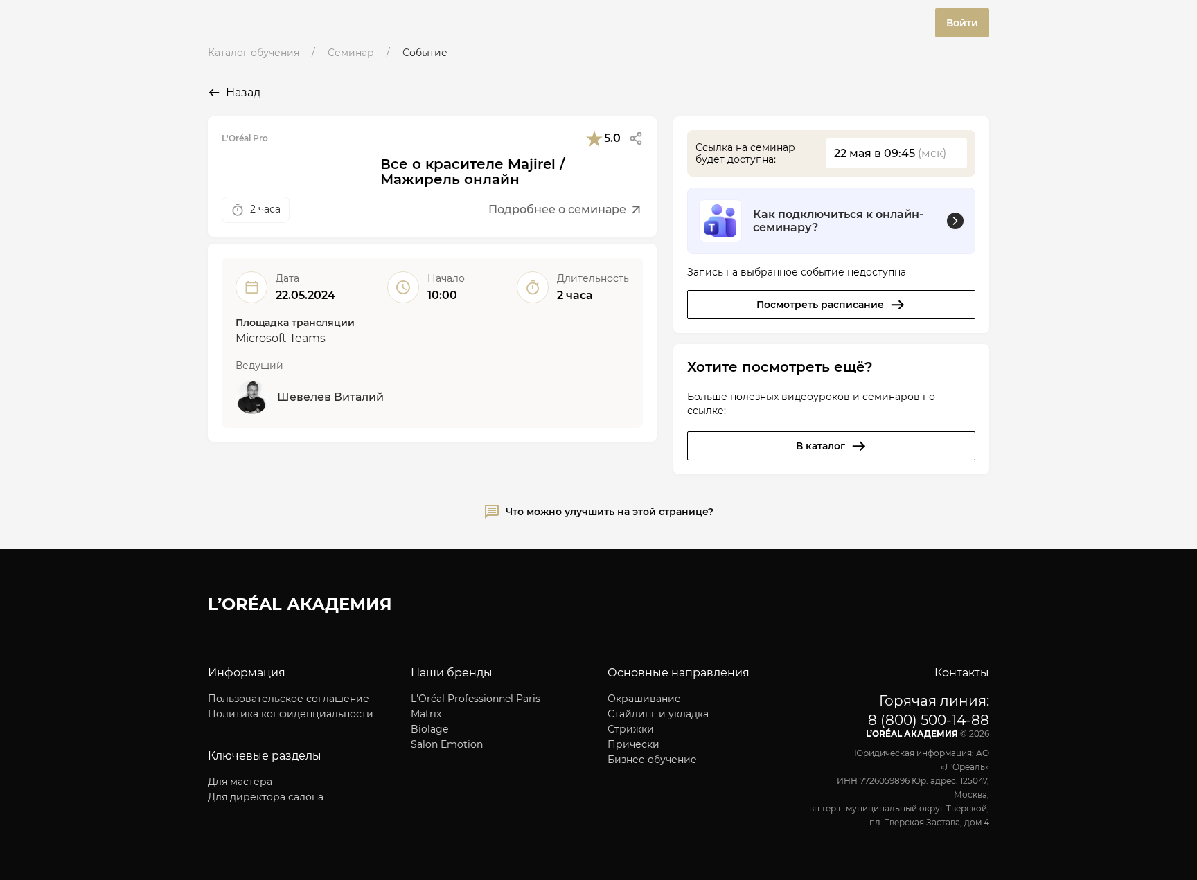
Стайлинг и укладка (658, 714)
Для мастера (240, 781)
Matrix (426, 714)
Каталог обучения (253, 52)
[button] (636, 138)
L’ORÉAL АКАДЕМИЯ (300, 604)
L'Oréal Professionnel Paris (475, 698)
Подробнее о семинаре (557, 209)
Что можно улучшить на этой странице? (609, 511)
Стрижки (631, 729)
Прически (633, 744)
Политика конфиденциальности (290, 714)
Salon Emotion (447, 744)
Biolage (429, 729)
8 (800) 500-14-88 (928, 720)
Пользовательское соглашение (288, 698)
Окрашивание (644, 698)
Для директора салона (265, 797)
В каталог (820, 446)
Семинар (351, 52)
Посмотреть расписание (820, 304)
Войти (962, 23)
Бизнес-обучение (652, 759)
